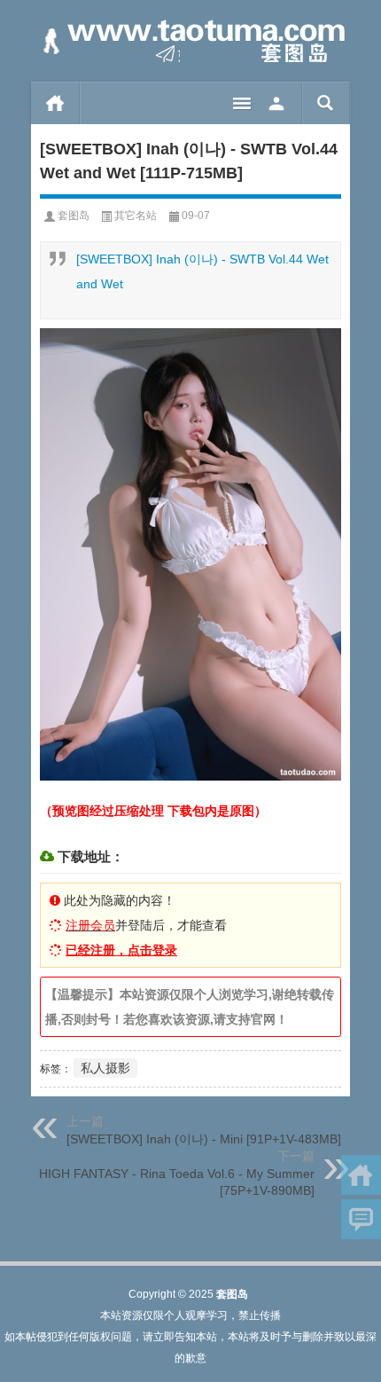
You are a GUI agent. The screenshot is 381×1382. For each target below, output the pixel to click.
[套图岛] (190, 41)
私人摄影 (105, 1068)
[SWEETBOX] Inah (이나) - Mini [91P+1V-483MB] (203, 1139)
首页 (55, 103)
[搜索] (325, 103)
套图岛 (73, 215)
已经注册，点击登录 (121, 950)
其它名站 (135, 215)
